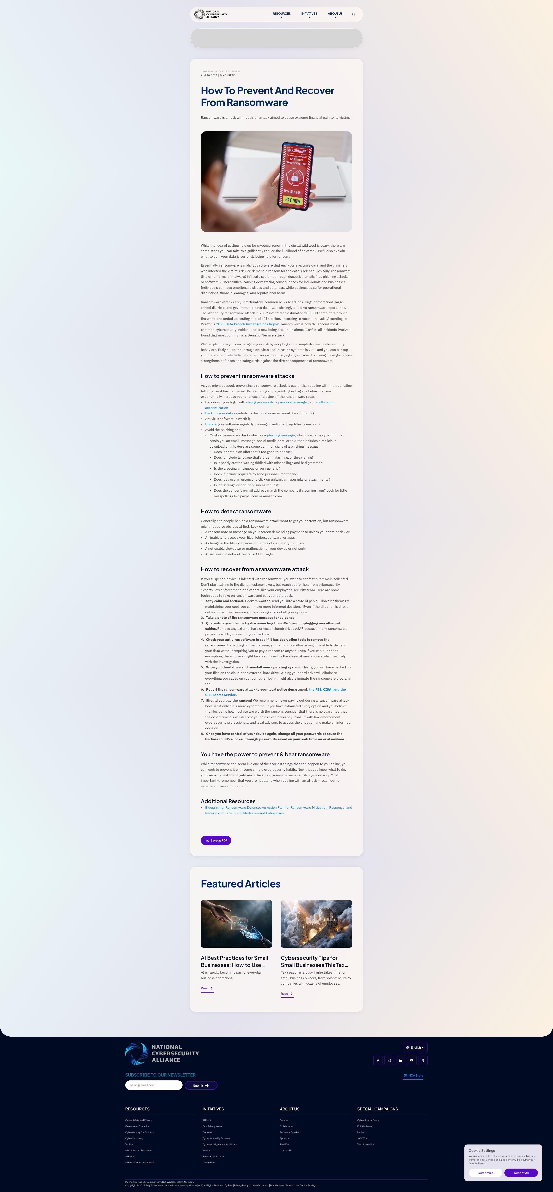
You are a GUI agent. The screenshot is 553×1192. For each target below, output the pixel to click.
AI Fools (207, 1120)
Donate (284, 1120)
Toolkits (129, 1144)
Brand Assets (277, 1185)
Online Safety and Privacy (138, 1120)
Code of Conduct (259, 1185)
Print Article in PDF (216, 843)
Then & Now (209, 1162)
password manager (293, 402)
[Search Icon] (354, 14)
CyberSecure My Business (216, 1138)
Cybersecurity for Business (139, 1132)
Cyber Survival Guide (368, 1120)
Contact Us (286, 1150)
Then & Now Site (365, 1144)
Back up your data (219, 413)
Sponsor (284, 1138)
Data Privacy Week (212, 1126)
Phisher (361, 1132)
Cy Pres (229, 1185)
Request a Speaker (290, 1132)
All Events (130, 1156)
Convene (207, 1132)
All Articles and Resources (138, 1150)
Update (211, 424)
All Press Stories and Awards (139, 1162)
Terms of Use (292, 1185)
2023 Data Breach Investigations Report (248, 324)
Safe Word (363, 1138)
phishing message (281, 435)
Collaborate (286, 1126)
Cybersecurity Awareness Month (220, 1144)
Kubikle (206, 1150)
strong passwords (260, 402)
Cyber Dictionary (134, 1138)
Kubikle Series (364, 1126)
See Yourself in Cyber (214, 1156)
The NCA (284, 1144)
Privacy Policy (241, 1185)
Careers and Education (137, 1126)
